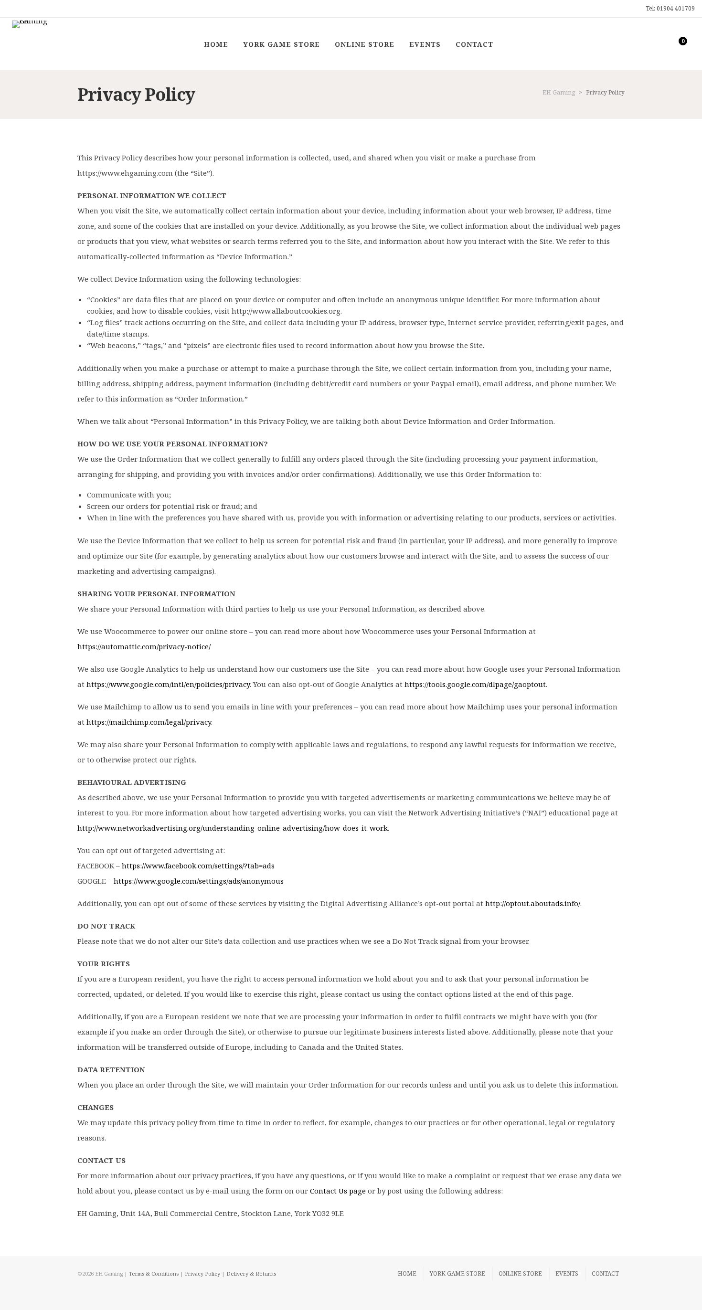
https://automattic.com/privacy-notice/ (144, 646)
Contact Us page (338, 1190)
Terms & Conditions (154, 1273)
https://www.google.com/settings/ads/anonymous (199, 881)
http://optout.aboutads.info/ (532, 903)
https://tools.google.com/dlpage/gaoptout (475, 684)
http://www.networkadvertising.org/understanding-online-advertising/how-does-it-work (232, 828)
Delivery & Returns (251, 1273)
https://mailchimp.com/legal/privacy (148, 722)
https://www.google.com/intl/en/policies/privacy (168, 684)
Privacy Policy (202, 1273)
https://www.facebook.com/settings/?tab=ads (198, 865)
